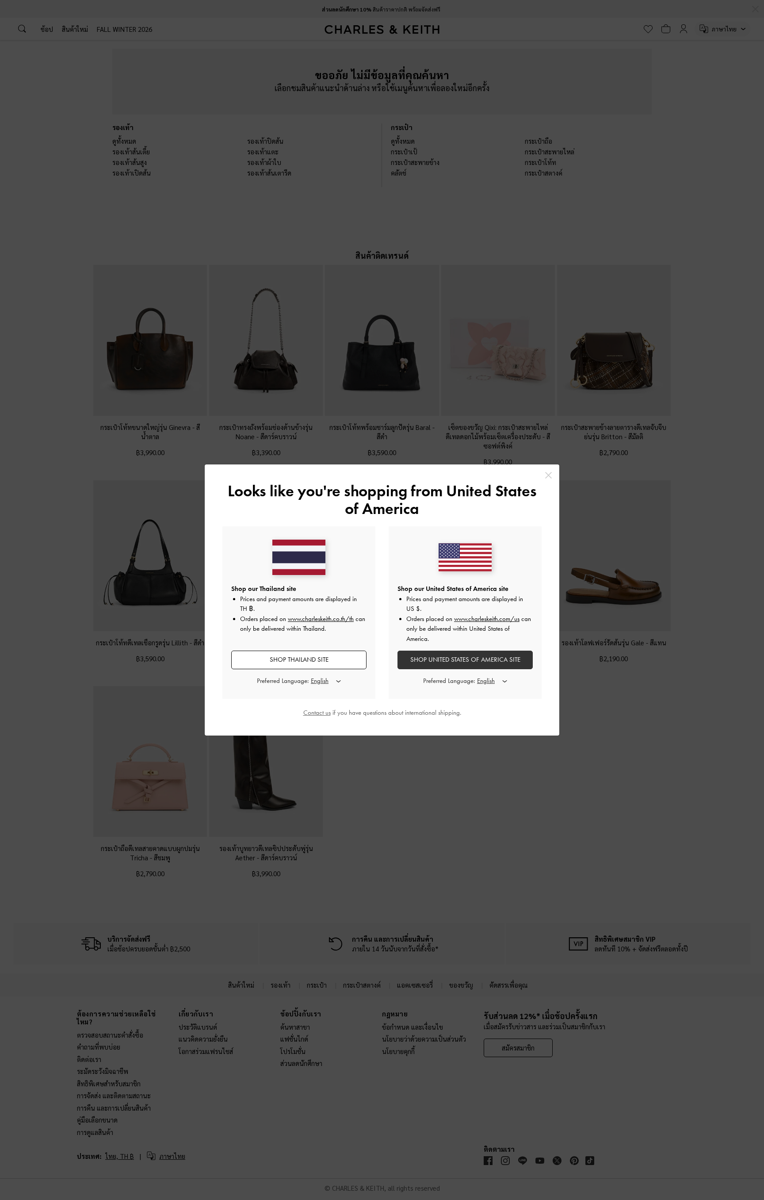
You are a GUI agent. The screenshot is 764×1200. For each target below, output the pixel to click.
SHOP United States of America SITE (465, 659)
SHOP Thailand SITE (299, 659)
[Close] (548, 475)
